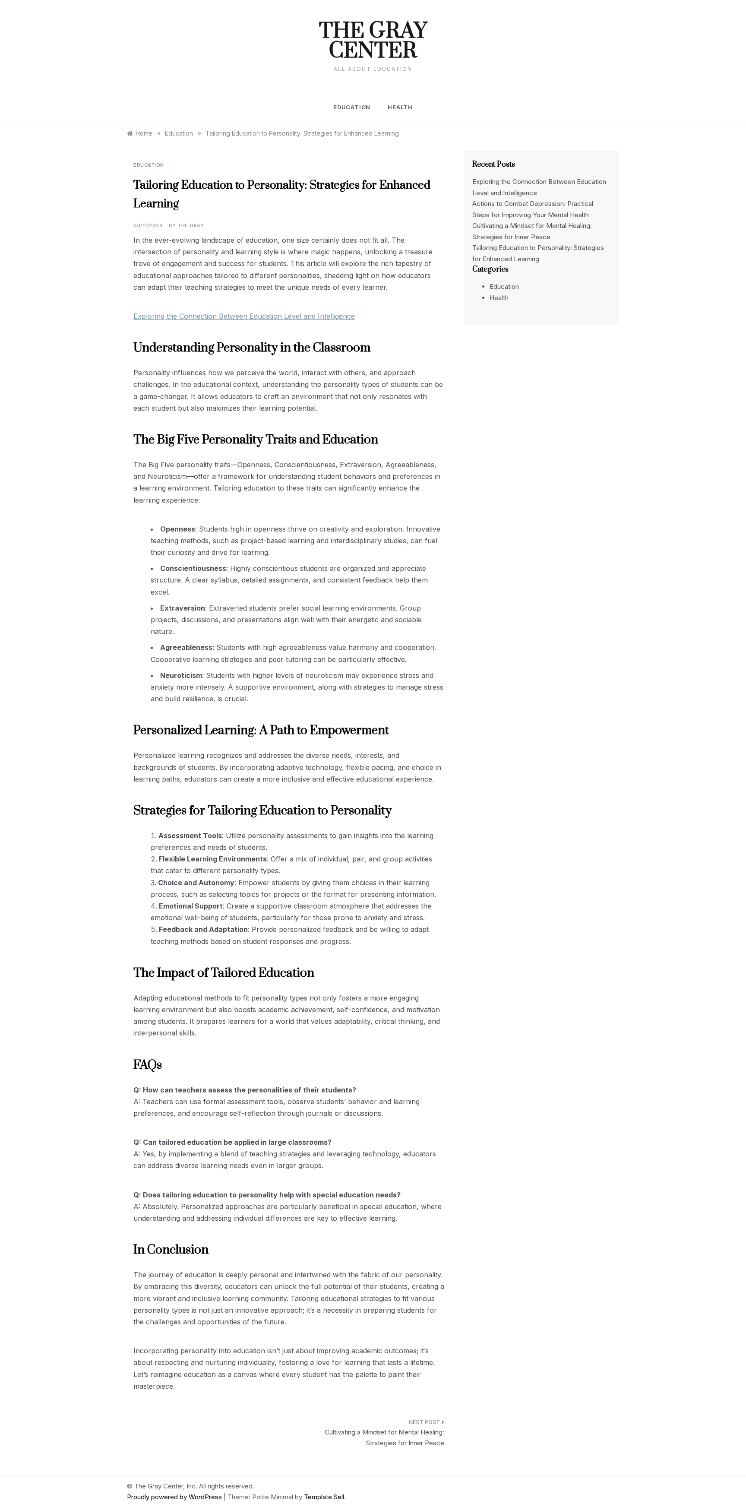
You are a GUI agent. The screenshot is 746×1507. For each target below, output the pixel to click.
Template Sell (324, 1497)
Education (351, 107)
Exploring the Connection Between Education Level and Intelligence (244, 316)
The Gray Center (373, 41)
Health (400, 107)
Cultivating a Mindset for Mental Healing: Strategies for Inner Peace (384, 1437)
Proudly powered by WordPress (175, 1497)
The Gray (190, 225)
